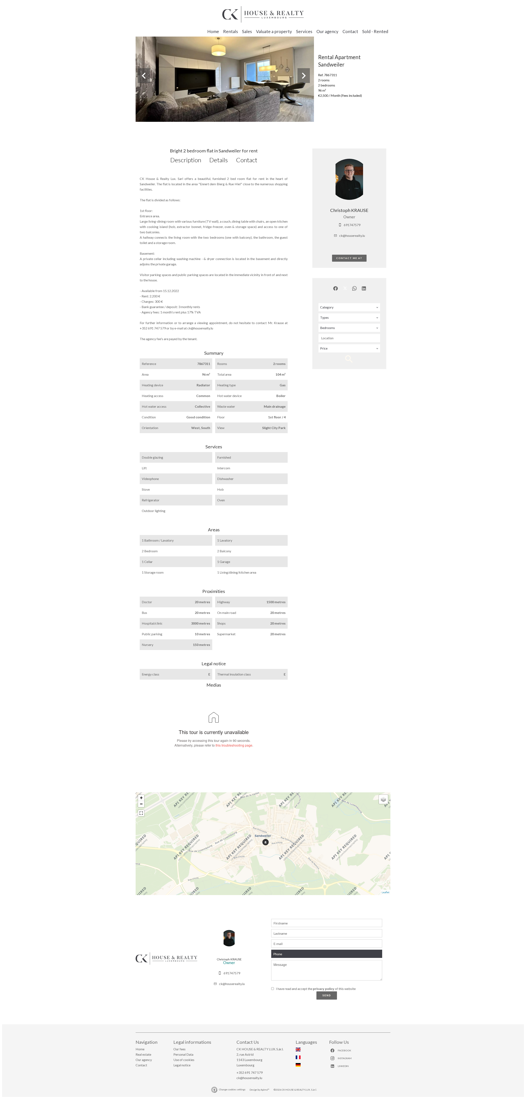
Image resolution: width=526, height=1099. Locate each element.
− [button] (141, 804)
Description (185, 159)
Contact (246, 159)
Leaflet (385, 892)
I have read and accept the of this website (316, 989)
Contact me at (349, 258)
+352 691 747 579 (249, 1072)
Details (218, 159)
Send (326, 995)
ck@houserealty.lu (352, 235)
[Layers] (383, 799)
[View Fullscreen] (141, 813)
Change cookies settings (232, 1089)
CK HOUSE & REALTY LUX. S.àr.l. (259, 1049)
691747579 (352, 225)
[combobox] (349, 307)
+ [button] (141, 797)
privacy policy (323, 989)
